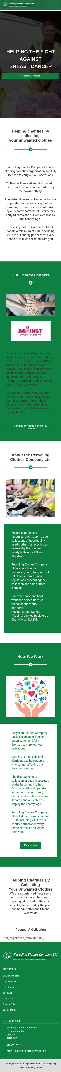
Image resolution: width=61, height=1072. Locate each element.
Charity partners (10, 975)
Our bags (7, 992)
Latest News (8, 987)
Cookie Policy (9, 1010)
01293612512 (14, 1045)
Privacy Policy (9, 1004)
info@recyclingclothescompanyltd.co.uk (27, 1050)
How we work (9, 981)
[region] (30, 64)
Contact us (8, 998)
